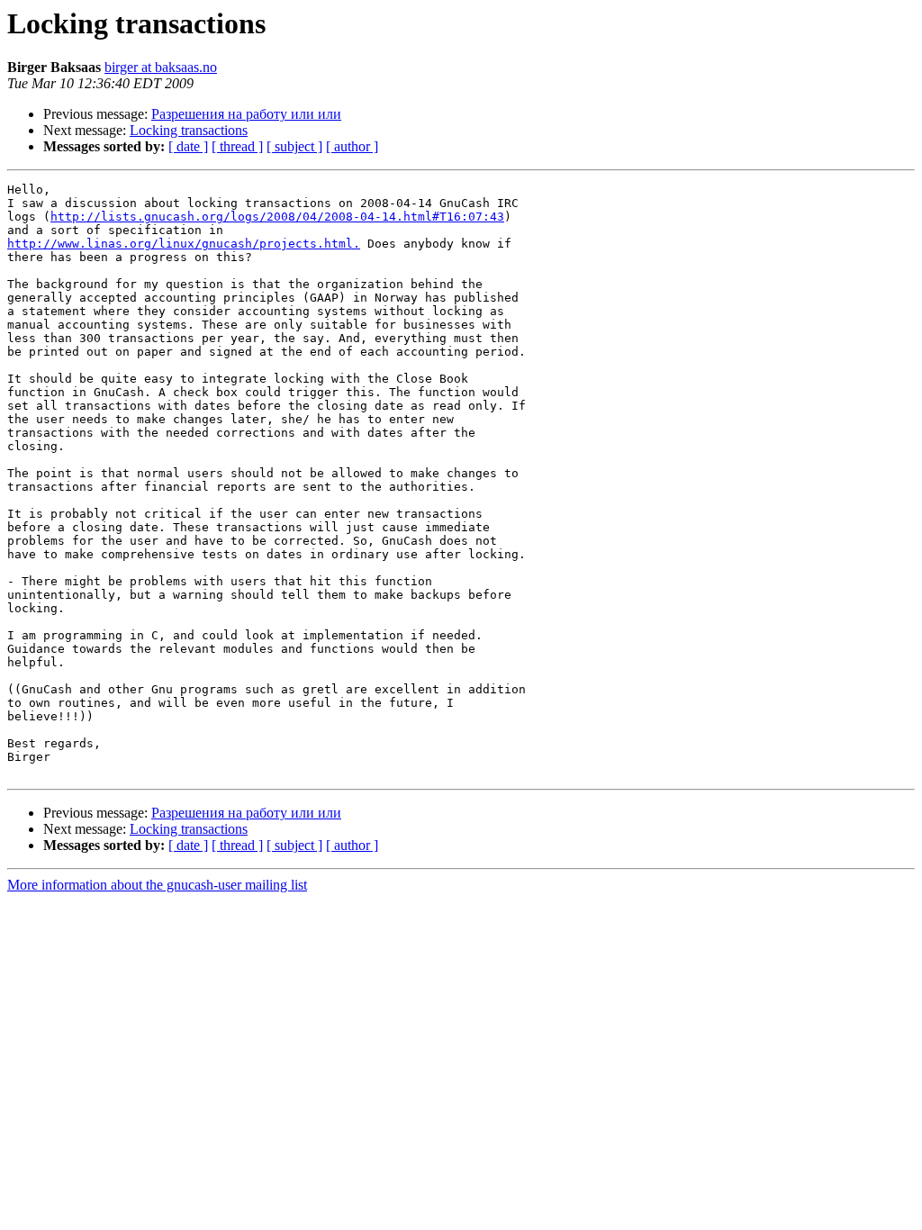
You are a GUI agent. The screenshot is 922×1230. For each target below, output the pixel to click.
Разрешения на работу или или (246, 114)
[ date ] (188, 146)
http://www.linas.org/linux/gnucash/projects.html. (183, 243)
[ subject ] (294, 146)
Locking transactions (189, 130)
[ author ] (352, 146)
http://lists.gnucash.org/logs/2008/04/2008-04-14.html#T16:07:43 (277, 216)
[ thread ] (237, 146)
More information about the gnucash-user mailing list (157, 884)
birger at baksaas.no (160, 67)
